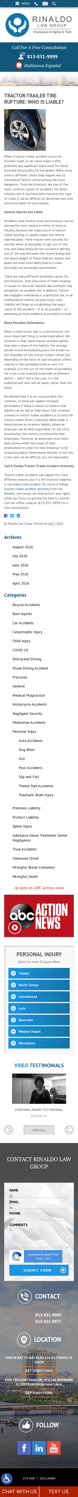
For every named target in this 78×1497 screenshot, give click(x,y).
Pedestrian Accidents (29, 722)
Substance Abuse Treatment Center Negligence (39, 838)
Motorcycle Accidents (29, 704)
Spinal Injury (22, 826)
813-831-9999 (42, 56)
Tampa (24, 973)
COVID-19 (20, 650)
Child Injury (21, 640)
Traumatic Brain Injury (36, 794)
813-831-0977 (48, 1321)
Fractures (19, 677)
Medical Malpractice (28, 695)
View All (39, 1130)
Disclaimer (47, 1478)
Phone (14, 1213)
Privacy (39, 1258)
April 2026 (20, 583)
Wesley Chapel (30, 1031)
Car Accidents (23, 622)
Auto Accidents (31, 740)
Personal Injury (24, 731)
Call (36, 3)
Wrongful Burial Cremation (33, 867)
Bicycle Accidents (26, 604)
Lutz (22, 1008)
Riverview (26, 1020)
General (18, 686)
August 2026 (22, 546)
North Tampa (28, 985)
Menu (25, 3)
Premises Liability (26, 808)
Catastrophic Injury (27, 631)
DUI (22, 758)
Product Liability (25, 817)
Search (54, 3)
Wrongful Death (25, 876)
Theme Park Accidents (36, 785)
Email (45, 3)
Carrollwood (28, 996)
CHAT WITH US (19, 1491)
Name (13, 1190)
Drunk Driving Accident (30, 668)
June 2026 (20, 565)
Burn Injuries (22, 613)
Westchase (27, 1043)
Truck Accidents (24, 849)
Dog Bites (27, 749)
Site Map (29, 1478)
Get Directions (39, 1370)
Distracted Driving (26, 659)
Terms (48, 1258)
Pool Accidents (30, 767)
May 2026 (20, 574)
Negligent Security (27, 713)
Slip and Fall (29, 776)
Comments (18, 1225)
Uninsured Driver (25, 858)
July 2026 (19, 555)
